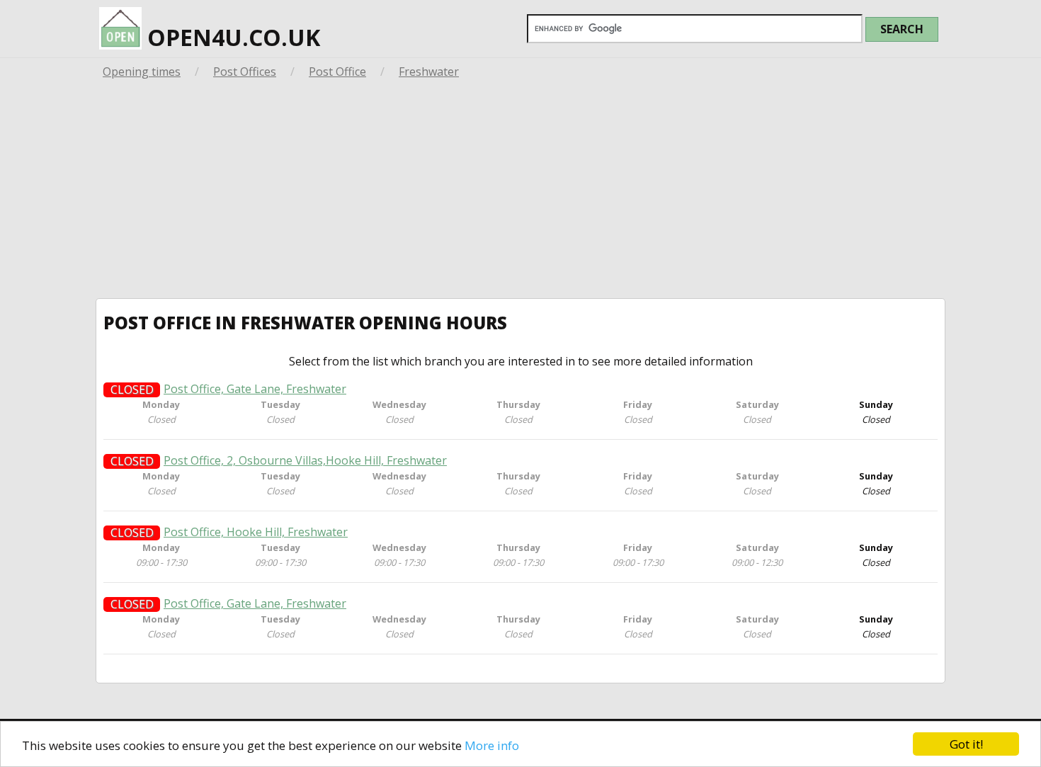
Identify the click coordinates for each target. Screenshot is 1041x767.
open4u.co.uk (231, 37)
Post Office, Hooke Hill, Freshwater (256, 532)
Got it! (966, 744)
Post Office (337, 71)
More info (492, 745)
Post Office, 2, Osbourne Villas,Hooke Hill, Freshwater (305, 460)
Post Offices (244, 71)
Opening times (142, 71)
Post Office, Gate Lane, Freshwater (255, 389)
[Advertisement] (520, 192)
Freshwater (429, 71)
